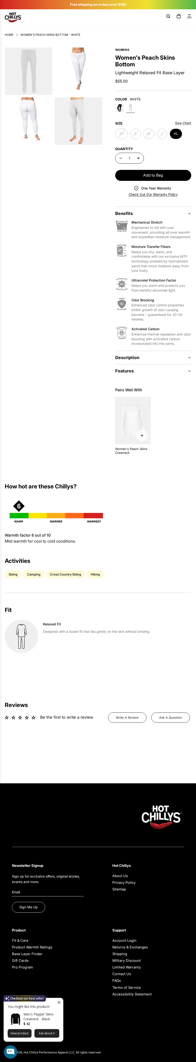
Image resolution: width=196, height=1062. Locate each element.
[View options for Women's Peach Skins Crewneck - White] (142, 435)
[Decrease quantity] (120, 158)
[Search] (168, 17)
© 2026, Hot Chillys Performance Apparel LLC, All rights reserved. (56, 1052)
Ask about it (47, 1033)
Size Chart (183, 123)
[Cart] (179, 17)
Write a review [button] (127, 717)
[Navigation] (189, 17)
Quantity (124, 149)
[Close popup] (59, 1002)
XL (176, 133)
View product (19, 1033)
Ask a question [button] (170, 717)
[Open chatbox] (10, 1052)
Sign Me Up (28, 907)
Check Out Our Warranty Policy (153, 194)
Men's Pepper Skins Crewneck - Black (38, 1016)
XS (121, 133)
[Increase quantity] (138, 158)
